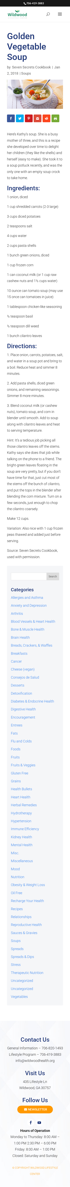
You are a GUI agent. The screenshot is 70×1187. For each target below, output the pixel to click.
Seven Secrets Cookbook (31, 67)
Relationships (21, 917)
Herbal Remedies (24, 805)
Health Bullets (21, 789)
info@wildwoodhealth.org (35, 1061)
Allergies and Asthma (27, 598)
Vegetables (19, 997)
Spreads (17, 949)
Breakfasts (19, 653)
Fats (14, 733)
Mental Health (21, 845)
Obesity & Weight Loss (28, 885)
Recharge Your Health (27, 901)
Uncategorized (22, 981)
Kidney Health (21, 837)
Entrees (16, 725)
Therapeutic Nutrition (27, 973)
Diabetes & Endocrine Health (32, 701)
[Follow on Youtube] (39, 1122)
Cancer (16, 661)
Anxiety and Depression (29, 605)
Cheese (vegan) (23, 669)
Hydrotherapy (21, 813)
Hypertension (21, 821)
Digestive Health (23, 709)
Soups (26, 73)
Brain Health (20, 637)
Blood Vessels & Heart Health (33, 621)
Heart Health (20, 797)
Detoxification (21, 693)
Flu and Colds (21, 741)
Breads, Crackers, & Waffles (31, 645)
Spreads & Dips (22, 957)
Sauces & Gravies (24, 933)
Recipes (17, 909)
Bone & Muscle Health (27, 629)
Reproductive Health (26, 925)
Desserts (17, 685)
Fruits (15, 757)
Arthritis (17, 614)
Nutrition (17, 877)
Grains (16, 781)
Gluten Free (19, 773)
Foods (15, 749)
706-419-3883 (50, 1054)
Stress (16, 965)
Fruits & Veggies (23, 765)
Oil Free (16, 893)
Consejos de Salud (25, 677)
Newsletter (37, 1109)
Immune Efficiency (25, 829)
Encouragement (23, 717)
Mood (15, 869)
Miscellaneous (22, 861)
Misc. (15, 853)
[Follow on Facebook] (30, 1122)
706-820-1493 (52, 1048)
